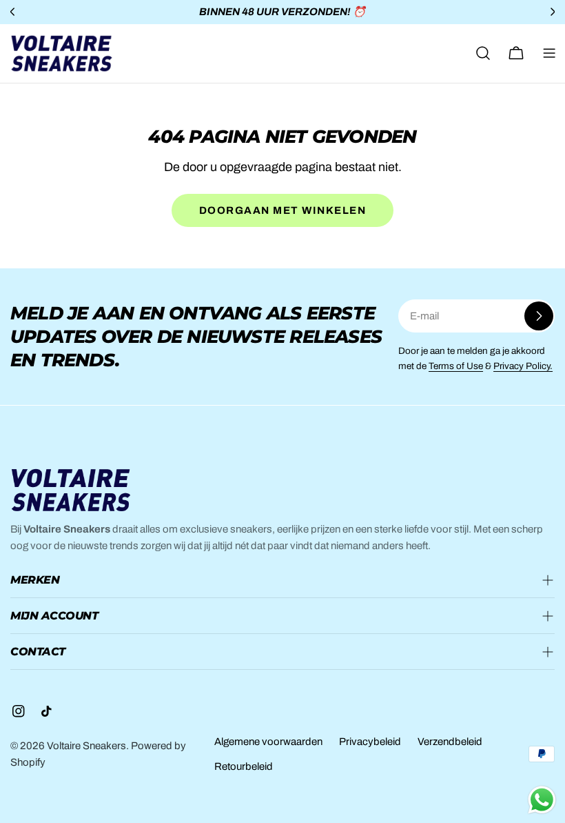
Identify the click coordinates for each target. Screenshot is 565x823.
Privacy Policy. (523, 366)
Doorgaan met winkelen (283, 210)
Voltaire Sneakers (86, 745)
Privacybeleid (370, 741)
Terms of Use (456, 366)
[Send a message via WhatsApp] (542, 800)
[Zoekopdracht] (483, 53)
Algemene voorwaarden (268, 741)
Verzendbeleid (450, 741)
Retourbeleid (243, 766)
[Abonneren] (538, 315)
